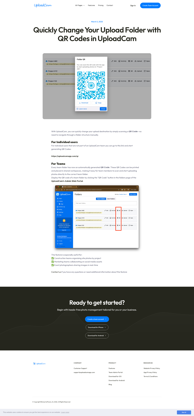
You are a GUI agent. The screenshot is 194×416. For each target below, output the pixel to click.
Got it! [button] (184, 412)
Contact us (56, 272)
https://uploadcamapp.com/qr (65, 156)
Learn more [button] (65, 412)
